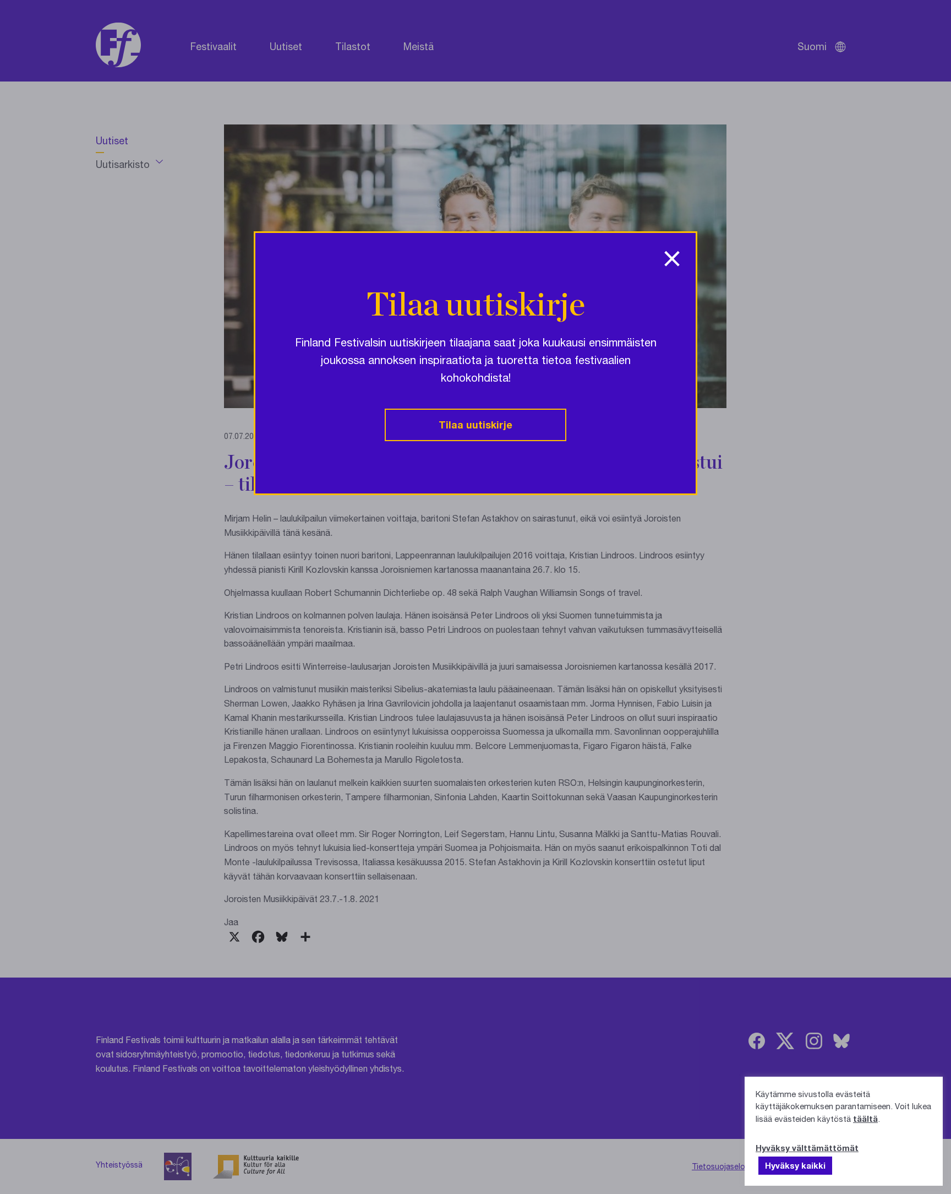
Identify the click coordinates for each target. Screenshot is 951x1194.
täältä (865, 1119)
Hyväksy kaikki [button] (795, 1165)
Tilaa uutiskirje (475, 425)
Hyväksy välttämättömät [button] (807, 1148)
